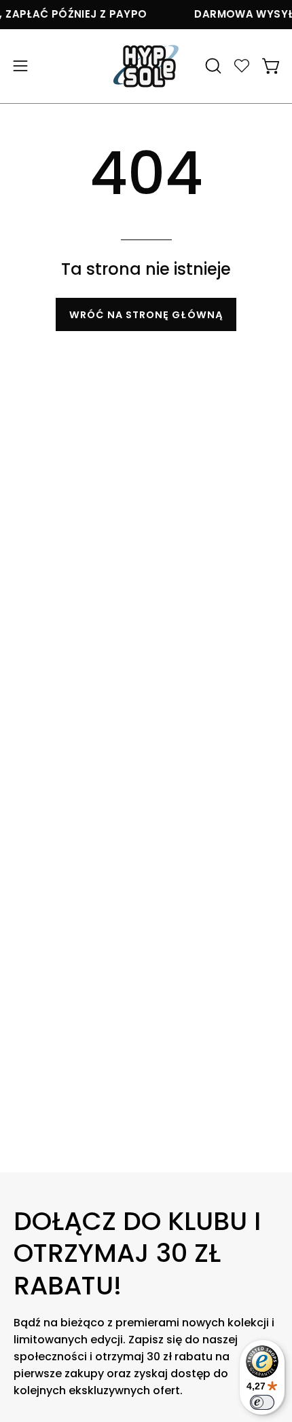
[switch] (262, 1402)
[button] (211, 65)
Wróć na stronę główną (146, 315)
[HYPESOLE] (146, 66)
